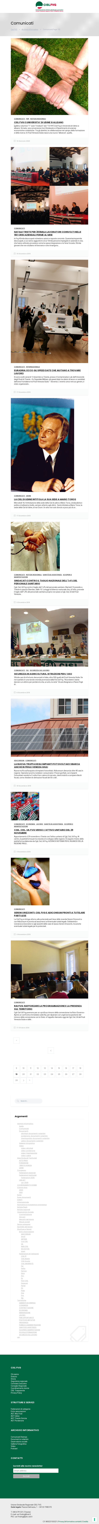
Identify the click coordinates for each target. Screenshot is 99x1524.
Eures (19, 1195)
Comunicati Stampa (19, 1437)
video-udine (26, 1155)
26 (66, 1074)
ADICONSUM (26, 1234)
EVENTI (19, 1200)
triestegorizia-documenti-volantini (35, 1138)
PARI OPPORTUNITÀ (26, 1318)
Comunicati (24, 1128)
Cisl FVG (14, 29)
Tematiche (21, 1300)
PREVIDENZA (23, 1322)
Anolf (23, 1237)
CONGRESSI (23, 1305)
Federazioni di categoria (20, 1409)
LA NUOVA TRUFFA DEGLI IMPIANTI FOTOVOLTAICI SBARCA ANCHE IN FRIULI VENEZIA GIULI (47, 765)
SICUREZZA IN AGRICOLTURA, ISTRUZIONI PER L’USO (43, 673)
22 (38, 1074)
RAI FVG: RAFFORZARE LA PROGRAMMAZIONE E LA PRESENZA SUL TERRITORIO (48, 1007)
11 (30, 1068)
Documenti (23, 1131)
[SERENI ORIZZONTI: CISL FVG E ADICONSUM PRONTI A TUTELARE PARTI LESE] (49, 881)
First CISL (24, 1281)
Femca (24, 1271)
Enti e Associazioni (26, 1232)
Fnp (22, 1293)
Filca (23, 1273)
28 (80, 1074)
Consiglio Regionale (19, 1386)
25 (59, 1074)
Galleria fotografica (27, 1143)
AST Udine (15, 1416)
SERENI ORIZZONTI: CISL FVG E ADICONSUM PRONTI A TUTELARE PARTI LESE (49, 914)
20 (23, 1074)
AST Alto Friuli (16, 1414)
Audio (21, 1126)
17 (73, 1068)
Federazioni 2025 (28, 1178)
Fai (22, 1266)
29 (16, 1080)
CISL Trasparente (18, 1391)
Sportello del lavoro (24, 1227)
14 (52, 1068)
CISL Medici (25, 1259)
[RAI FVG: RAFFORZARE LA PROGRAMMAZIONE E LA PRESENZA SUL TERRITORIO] (49, 969)
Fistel (23, 1286)
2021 (21, 1192)
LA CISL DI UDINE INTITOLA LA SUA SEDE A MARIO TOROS (45, 499)
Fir (22, 1278)
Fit (22, 1288)
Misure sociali (24, 1222)
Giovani (22, 1217)
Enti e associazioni (18, 1411)
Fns (22, 1295)
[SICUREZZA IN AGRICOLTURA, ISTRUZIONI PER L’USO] (49, 637)
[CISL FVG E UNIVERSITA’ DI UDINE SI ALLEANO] (49, 76)
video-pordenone (28, 1151)
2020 (21, 1190)
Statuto (14, 1377)
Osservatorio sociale (19, 1442)
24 (52, 1074)
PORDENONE (23, 1163)
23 (45, 1074)
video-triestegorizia (29, 1153)
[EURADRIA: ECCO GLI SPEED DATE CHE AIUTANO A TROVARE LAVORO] (49, 311)
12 (38, 1068)
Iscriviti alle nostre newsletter (28, 1466)
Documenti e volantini (19, 1439)
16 (66, 1068)
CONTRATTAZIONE (26, 1308)
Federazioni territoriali (27, 1175)
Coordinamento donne (20, 1388)
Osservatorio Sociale (25, 1212)
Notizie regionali (23, 1210)
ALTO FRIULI (23, 1160)
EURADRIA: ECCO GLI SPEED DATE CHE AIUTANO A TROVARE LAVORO (47, 372)
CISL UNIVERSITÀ (27, 1264)
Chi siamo (15, 1374)
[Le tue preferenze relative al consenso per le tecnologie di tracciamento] (94, 1519)
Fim (22, 1276)
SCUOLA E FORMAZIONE (28, 1332)
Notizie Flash (22, 1207)
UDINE (21, 1168)
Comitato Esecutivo (19, 1384)
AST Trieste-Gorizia (19, 1418)
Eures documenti (24, 1197)
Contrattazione (25, 1214)
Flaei (23, 1291)
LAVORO (22, 1315)
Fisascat (24, 1283)
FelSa (23, 1268)
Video (21, 1146)
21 (31, 1074)
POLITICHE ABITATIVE (27, 1320)
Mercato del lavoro (26, 1219)
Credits (85, 1522)
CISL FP (23, 1256)
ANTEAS (24, 1239)
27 (73, 1074)
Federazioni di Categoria (29, 1254)
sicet (23, 1251)
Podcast (14, 1449)
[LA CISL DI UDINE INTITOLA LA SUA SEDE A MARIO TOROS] (49, 445)
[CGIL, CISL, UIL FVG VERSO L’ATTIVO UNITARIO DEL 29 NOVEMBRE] (49, 806)
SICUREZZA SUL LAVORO (28, 1335)
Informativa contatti (73, 1522)
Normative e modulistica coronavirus (32, 1205)
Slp (22, 1298)
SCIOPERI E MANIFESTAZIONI (29, 1330)
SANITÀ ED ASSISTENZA (27, 1327)
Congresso (21, 1170)
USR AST (22, 1180)
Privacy (61, 1522)
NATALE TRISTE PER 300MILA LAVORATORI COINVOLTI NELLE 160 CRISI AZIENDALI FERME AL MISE (47, 233)
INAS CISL (24, 1246)
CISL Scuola (25, 1261)
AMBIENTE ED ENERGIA (27, 1303)
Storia (13, 1379)
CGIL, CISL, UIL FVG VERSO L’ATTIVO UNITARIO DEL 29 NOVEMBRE (43, 831)
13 (45, 1068)
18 (80, 1068)
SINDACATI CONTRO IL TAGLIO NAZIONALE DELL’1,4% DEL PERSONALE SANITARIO (45, 582)
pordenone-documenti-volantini (34, 1136)
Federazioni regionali (27, 1173)
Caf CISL (24, 1241)
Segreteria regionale (19, 1381)
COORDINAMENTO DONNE (27, 1185)
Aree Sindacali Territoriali (27, 1158)
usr (18, 1337)
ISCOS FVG (25, 1249)
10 (23, 1068)
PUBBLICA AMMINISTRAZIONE (30, 1325)
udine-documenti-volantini (32, 1141)
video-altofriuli (27, 1148)
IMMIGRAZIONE (24, 1313)
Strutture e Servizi (24, 1229)
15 (59, 1068)
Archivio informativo (30, 29)
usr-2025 (24, 1183)
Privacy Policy (16, 1393)
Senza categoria (23, 1224)
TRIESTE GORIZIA (25, 1165)
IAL (22, 1244)
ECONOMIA (23, 1310)
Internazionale (23, 1202)
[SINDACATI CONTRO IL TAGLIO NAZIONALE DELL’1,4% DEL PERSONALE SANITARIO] (49, 546)
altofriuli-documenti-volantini (33, 1133)
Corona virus (22, 1187)
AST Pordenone (17, 1421)
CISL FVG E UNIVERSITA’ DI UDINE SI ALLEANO (38, 122)
